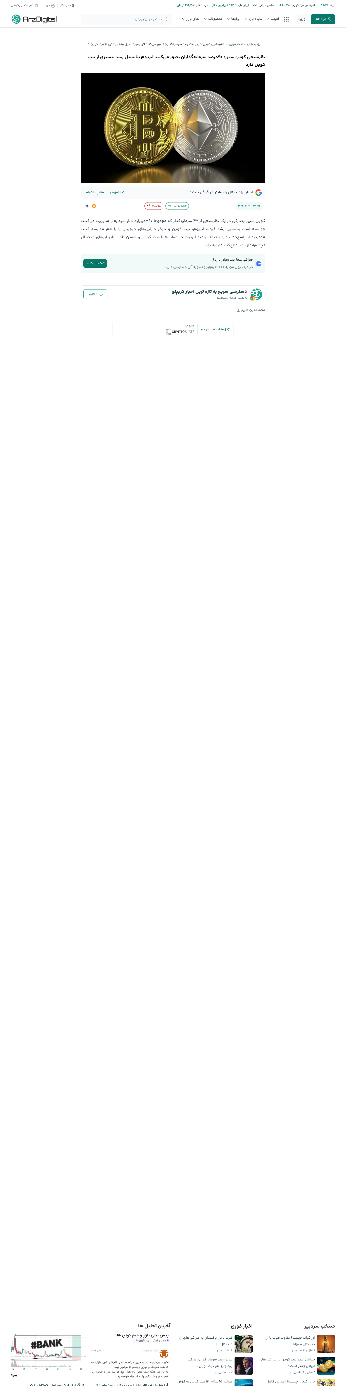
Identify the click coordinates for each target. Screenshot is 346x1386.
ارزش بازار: (242, 5)
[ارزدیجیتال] (34, 19)
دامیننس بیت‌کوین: (303, 5)
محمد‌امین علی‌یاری (251, 310)
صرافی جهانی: (266, 5)
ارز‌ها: (331, 5)
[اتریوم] (87, 206)
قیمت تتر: (201, 5)
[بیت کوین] (94, 206)
